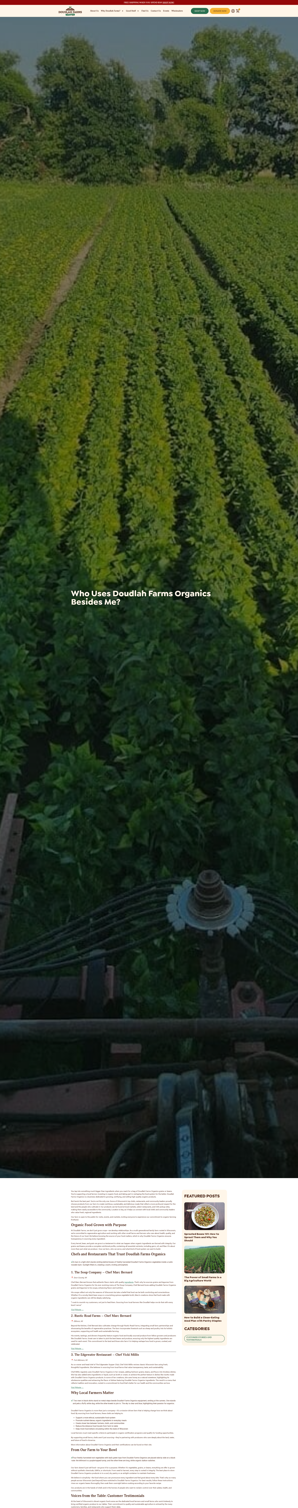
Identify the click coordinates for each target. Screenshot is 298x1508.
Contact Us (156, 11)
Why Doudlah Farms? (110, 11)
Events (166, 11)
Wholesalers (177, 11)
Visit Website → (77, 1348)
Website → (77, 1310)
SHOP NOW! (168, 2)
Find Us (144, 11)
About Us (94, 11)
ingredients (129, 1282)
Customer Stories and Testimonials (199, 1338)
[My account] (233, 11)
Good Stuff (131, 11)
